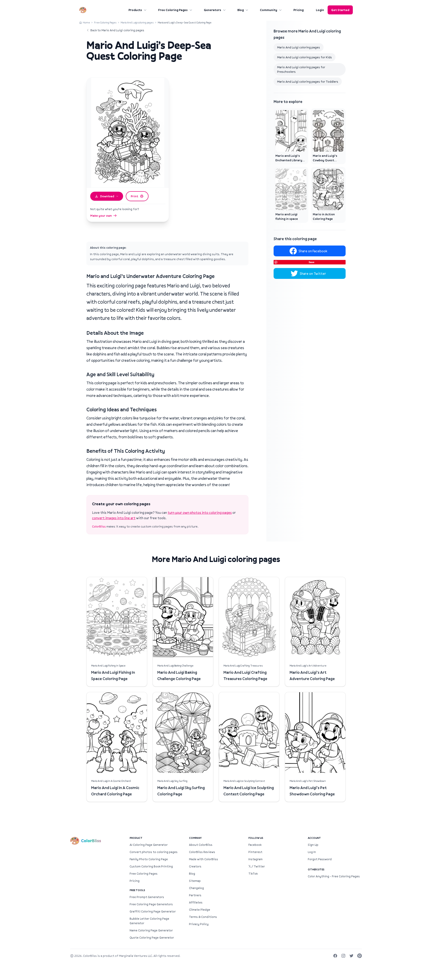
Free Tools (137, 890)
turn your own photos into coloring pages (200, 512)
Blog (240, 10)
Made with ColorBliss (203, 859)
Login (320, 10)
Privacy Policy (199, 924)
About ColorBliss (200, 845)
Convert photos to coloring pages (154, 852)
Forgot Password (320, 859)
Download (107, 196)
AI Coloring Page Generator (149, 845)
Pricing (298, 10)
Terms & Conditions (203, 917)
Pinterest (255, 852)
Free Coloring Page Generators (151, 904)
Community (268, 10)
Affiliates (195, 902)
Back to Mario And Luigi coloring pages (117, 30)
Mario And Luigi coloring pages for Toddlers (307, 82)
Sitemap (195, 881)
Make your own (101, 216)
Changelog (196, 888)
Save (311, 262)
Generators (212, 10)
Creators (195, 866)
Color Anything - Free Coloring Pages (334, 876)
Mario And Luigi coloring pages (137, 22)
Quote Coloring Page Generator (152, 937)
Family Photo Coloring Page (149, 859)
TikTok (253, 873)
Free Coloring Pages (173, 10)
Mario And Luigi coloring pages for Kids (304, 57)
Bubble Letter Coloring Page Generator (149, 921)
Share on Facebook (313, 251)
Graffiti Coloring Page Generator (153, 911)
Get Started (340, 10)
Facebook (254, 845)
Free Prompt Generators (147, 897)
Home (86, 22)
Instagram (255, 859)
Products (135, 10)
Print (134, 196)
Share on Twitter (313, 273)
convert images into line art (113, 518)
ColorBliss (99, 526)
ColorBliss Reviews (202, 852)
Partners (195, 895)
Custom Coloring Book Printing (151, 866)
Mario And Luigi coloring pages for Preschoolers (301, 69)
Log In (312, 852)
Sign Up (313, 845)
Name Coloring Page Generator (151, 930)
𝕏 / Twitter (256, 866)
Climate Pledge (199, 910)
